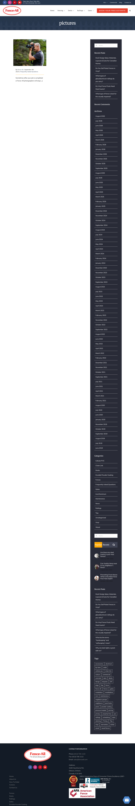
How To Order (14, 782)
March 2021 (100, 396)
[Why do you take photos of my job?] (29, 52)
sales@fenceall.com (81, 759)
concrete (98, 678)
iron (96, 696)
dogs (97, 685)
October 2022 (100, 325)
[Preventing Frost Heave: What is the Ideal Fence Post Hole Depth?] (96, 577)
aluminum (109, 664)
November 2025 (101, 159)
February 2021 (101, 401)
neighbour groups (101, 699)
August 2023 (100, 287)
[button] (130, 10)
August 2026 (100, 116)
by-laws (98, 667)
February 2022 (101, 358)
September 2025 (101, 168)
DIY (111, 682)
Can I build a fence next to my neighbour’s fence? (108, 565)
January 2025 (100, 206)
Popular (98, 544)
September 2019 (101, 434)
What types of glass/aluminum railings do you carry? (105, 78)
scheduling (106, 717)
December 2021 (101, 363)
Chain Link (99, 465)
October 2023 (100, 277)
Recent (106, 544)
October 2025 (100, 163)
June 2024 (99, 239)
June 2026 (99, 126)
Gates (98, 489)
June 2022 (99, 339)
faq (102, 685)
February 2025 (101, 201)
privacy (97, 714)
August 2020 (100, 405)
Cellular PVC (100, 461)
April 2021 (99, 391)
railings (97, 717)
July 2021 (99, 382)
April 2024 (99, 249)
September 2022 (101, 329)
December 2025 (101, 154)
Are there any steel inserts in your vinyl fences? (107, 554)
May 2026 (99, 130)
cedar (105, 667)
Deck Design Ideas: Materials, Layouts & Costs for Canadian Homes (106, 60)
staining (98, 721)
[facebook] (5, 2)
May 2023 (99, 301)
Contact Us (13, 788)
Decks (98, 470)
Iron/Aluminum (101, 494)
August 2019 (100, 438)
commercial (106, 674)
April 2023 (99, 306)
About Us (12, 779)
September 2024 (101, 225)
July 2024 (99, 235)
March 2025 (100, 197)
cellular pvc (99, 671)
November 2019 (101, 424)
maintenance (104, 696)
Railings (98, 508)
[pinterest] (15, 2)
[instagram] (10, 2)
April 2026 (99, 135)
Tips (97, 513)
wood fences (105, 728)
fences (106, 689)
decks (111, 678)
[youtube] (20, 2)
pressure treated (100, 710)
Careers (12, 785)
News (98, 503)
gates (112, 689)
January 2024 (100, 263)
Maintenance (100, 499)
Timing (105, 721)
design (97, 682)
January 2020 (100, 419)
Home (11, 776)
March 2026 (100, 140)
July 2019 (99, 443)
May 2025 (99, 187)
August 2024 (100, 230)
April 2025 (99, 192)
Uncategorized (101, 518)
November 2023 (101, 273)
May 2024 (99, 244)
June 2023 (99, 296)
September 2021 (101, 377)
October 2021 (100, 372)
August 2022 (100, 334)
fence (107, 685)
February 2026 (101, 145)
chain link (108, 671)
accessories (99, 664)
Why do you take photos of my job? (30, 49)
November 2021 (101, 367)
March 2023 (100, 310)
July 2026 (99, 121)
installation (99, 692)
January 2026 (100, 149)
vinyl (96, 724)
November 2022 (101, 320)
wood (97, 728)
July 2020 (99, 410)
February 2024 (101, 258)
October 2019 (100, 429)
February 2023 (101, 315)
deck (104, 678)
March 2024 (100, 254)
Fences (98, 480)
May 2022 (99, 344)
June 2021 (99, 386)
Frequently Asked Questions (29, 71)
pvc (115, 714)
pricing (110, 710)
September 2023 (101, 282)
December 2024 (101, 211)
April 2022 (99, 348)
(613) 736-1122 (79, 754)
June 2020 (99, 415)
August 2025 (100, 173)
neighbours (99, 703)
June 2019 (99, 448)
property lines (107, 714)
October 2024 (100, 220)
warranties (104, 724)
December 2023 (101, 268)
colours (97, 674)
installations (109, 692)
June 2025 (99, 182)
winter (112, 724)
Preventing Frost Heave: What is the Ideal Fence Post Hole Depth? (108, 577)
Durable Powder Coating (104, 475)
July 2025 (99, 178)
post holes (108, 703)
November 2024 (101, 216)
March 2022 (100, 353)
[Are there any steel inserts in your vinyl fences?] (96, 555)
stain (113, 717)
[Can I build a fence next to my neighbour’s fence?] (96, 566)
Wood (98, 527)
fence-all (20, 69)
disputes (105, 682)
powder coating (106, 707)
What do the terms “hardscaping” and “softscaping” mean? (103, 640)
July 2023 (99, 291)
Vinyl (97, 522)
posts (97, 707)
